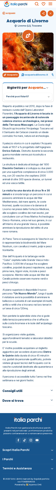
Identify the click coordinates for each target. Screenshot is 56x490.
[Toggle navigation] (50, 4)
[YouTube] (37, 440)
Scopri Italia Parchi (15, 450)
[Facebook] (18, 440)
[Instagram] (31, 440)
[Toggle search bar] (37, 4)
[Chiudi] (51, 13)
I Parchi (7, 459)
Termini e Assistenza (17, 468)
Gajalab (37, 479)
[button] (43, 13)
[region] (28, 75)
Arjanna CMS (35, 485)
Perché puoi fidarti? (17, 97)
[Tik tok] (24, 440)
